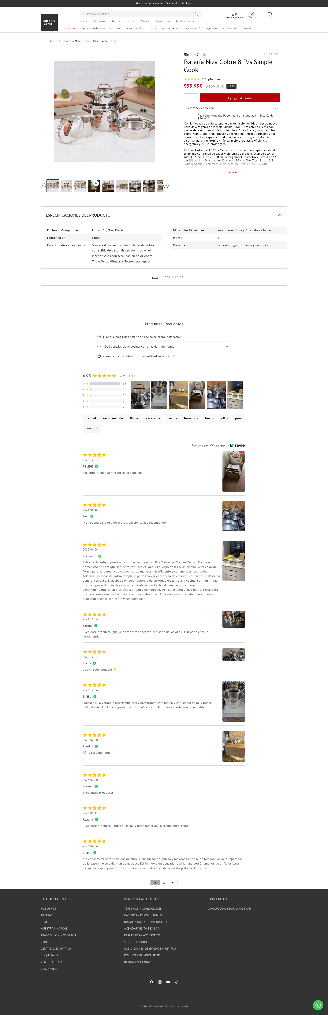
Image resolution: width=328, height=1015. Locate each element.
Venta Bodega (51, 962)
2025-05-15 (90, 509)
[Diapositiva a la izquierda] (43, 185)
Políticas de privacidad (142, 955)
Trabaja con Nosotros (58, 935)
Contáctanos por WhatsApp (229, 908)
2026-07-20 (90, 779)
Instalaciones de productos (146, 922)
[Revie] (237, 445)
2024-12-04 (90, 656)
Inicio (54, 41)
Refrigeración (134, 28)
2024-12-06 (90, 690)
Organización (193, 28)
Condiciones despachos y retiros (150, 948)
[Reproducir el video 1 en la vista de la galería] (94, 186)
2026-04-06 (90, 846)
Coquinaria (230, 28)
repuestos (99, 21)
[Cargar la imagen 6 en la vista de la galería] (135, 186)
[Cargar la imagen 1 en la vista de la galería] (53, 186)
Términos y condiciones (143, 908)
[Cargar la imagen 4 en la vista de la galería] (108, 186)
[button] (93, 28)
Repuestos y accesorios (142, 935)
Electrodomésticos (92, 28)
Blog (44, 922)
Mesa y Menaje (171, 28)
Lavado (152, 28)
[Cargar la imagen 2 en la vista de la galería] (67, 186)
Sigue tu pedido (136, 942)
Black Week (49, 968)
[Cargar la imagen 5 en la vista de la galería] (122, 186)
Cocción (115, 28)
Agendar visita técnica (141, 928)
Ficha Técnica (172, 277)
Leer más (232, 172)
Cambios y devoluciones (143, 915)
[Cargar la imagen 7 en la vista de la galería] (149, 186)
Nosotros (48, 908)
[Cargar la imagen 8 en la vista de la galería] (163, 186)
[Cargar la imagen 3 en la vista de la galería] (80, 186)
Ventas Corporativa (56, 948)
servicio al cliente (186, 21)
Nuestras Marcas (54, 928)
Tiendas (47, 915)
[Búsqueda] (196, 14)
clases (84, 21)
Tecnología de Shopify (176, 1006)
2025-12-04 (90, 459)
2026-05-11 (90, 813)
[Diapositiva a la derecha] (166, 185)
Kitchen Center (157, 1006)
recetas (116, 21)
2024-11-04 (90, 619)
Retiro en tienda (137, 962)
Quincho (212, 28)
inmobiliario (163, 21)
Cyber (45, 942)
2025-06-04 (90, 549)
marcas (131, 21)
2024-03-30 (90, 739)
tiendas (145, 21)
